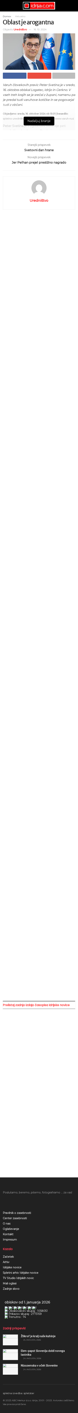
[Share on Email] (39, 76)
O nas (6, 1223)
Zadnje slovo (11, 1288)
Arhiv (6, 1262)
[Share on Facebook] (15, 76)
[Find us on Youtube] (10, 1201)
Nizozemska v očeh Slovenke (39, 1365)
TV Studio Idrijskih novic (18, 1278)
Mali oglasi (9, 1283)
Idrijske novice (12, 1267)
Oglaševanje (11, 1229)
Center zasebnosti (15, 1218)
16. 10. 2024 (40, 29)
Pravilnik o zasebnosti (17, 1213)
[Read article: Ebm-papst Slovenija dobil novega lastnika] (10, 1354)
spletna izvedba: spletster (18, 1393)
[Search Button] (73, 5)
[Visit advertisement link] (39, 251)
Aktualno (20, 16)
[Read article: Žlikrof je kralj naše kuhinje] (10, 1339)
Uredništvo (20, 29)
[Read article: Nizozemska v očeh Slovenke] (10, 1369)
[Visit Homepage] (39, 6)
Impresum (10, 1239)
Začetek (8, 1256)
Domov (7, 16)
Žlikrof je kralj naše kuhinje (38, 1336)
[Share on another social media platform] (63, 76)
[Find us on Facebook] (4, 1201)
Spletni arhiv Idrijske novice (20, 1272)
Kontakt (8, 1234)
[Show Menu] (4, 5)
